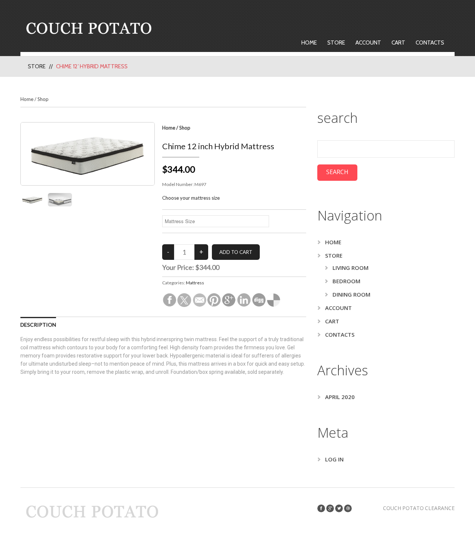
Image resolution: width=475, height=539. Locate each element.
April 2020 (340, 397)
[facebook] (321, 508)
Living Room (350, 267)
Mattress (195, 282)
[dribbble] (348, 508)
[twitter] (339, 508)
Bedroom (346, 281)
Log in (334, 459)
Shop (43, 99)
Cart (398, 42)
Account (368, 42)
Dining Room (351, 294)
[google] (330, 508)
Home (309, 42)
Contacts (430, 42)
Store (336, 42)
